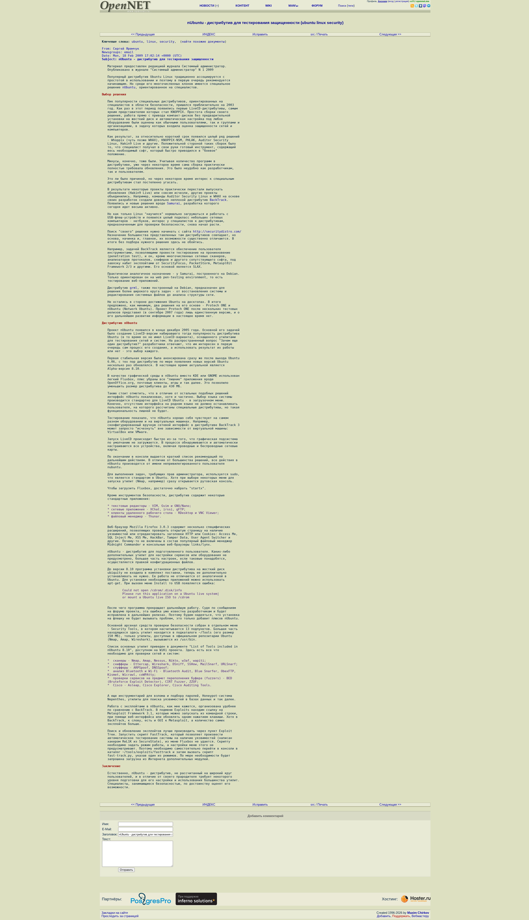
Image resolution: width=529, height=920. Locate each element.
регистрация (401, 1)
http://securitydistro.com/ (217, 231)
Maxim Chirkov (418, 912)
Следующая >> (390, 34)
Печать (322, 34)
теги (351, 5)
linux (151, 41)
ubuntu (137, 41)
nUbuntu (128, 87)
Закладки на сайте (114, 912)
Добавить (384, 916)
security (167, 41)
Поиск (342, 5)
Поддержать (401, 916)
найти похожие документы (203, 41)
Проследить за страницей (119, 916)
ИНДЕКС (209, 34)
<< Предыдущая (143, 34)
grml (133, 287)
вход (390, 1)
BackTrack (218, 200)
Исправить (260, 34)
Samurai (173, 203)
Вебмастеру (420, 916)
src (313, 34)
